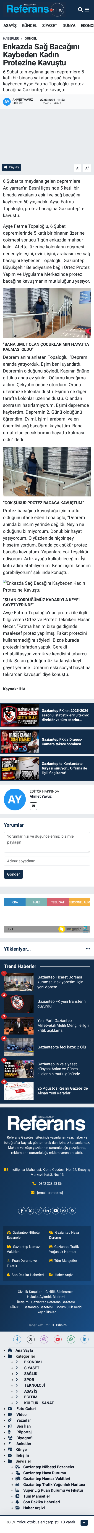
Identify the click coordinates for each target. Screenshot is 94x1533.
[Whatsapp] (64, 1210)
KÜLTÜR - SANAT (38, 1403)
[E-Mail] (33, 806)
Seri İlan (23, 1426)
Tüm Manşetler (65, 1261)
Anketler (23, 1443)
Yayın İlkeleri (47, 1312)
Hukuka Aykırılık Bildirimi (46, 1297)
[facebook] (17, 1339)
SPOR (28, 1379)
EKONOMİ (32, 1362)
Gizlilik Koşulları (30, 1292)
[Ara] (80, 9)
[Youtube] (55, 1210)
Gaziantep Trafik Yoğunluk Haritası (64, 1249)
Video (21, 1414)
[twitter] (31, 1339)
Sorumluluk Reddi (69, 1307)
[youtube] (58, 1339)
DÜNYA (69, 25)
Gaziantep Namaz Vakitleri (23, 1249)
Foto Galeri (26, 1408)
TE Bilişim (59, 1325)
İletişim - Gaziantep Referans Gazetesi (46, 1302)
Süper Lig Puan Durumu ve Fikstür (53, 1490)
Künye (21, 1449)
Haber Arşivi (64, 1275)
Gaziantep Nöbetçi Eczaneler (24, 1235)
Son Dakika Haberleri (28, 1275)
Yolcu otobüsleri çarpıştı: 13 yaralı (46, 1522)
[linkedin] (85, 1339)
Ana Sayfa (24, 1350)
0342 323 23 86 (50, 1184)
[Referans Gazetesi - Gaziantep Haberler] (34, 10)
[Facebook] (22, 1210)
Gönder (13, 874)
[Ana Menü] (87, 9)
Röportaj (23, 1432)
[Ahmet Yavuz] (15, 799)
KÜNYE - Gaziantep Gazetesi (31, 1307)
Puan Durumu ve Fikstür (22, 1263)
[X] (30, 1210)
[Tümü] (88, 948)
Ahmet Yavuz (41, 796)
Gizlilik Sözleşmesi (59, 1292)
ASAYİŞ (9, 25)
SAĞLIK (30, 1373)
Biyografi (24, 1438)
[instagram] (44, 1339)
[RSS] (72, 1210)
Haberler (11, 38)
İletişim (22, 1455)
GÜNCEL (29, 25)
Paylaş (14, 167)
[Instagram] (38, 1210)
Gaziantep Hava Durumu (64, 1235)
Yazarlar (23, 1420)
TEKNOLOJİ (34, 1385)
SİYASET (49, 25)
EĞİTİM (30, 1397)
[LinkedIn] (47, 1210)
